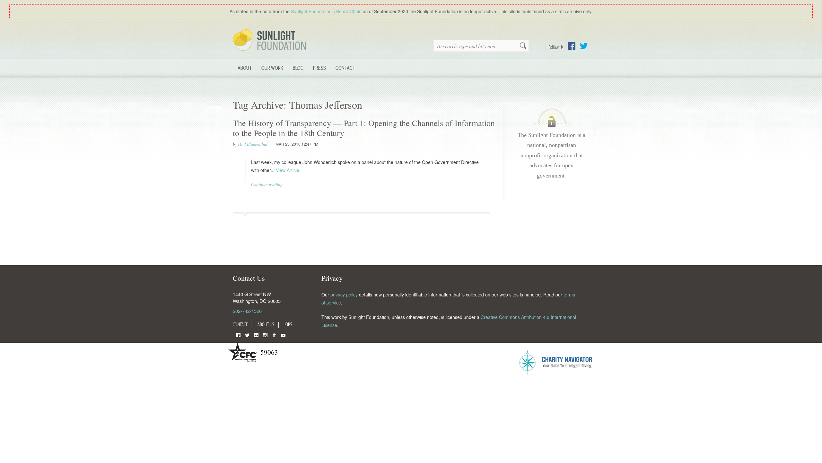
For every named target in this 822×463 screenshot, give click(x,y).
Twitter (584, 46)
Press (319, 67)
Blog (298, 67)
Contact (345, 67)
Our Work (272, 67)
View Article (287, 170)
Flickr (256, 334)
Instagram (265, 334)
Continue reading (267, 184)
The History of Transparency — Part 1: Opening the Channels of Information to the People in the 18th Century (364, 127)
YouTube (283, 334)
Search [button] (523, 46)
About (245, 67)
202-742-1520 (247, 310)
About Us (266, 324)
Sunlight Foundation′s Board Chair (325, 11)
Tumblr (274, 334)
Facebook (571, 46)
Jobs (288, 324)
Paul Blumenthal (252, 144)
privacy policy (344, 294)
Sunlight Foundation (271, 40)
